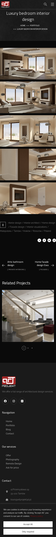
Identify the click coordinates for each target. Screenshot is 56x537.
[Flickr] (22, 401)
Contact (10, 433)
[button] (24, 348)
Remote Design (13, 463)
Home (22, 25)
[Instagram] (54, 240)
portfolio (35, 25)
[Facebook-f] (44, 240)
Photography (12, 459)
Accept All (28, 524)
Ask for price (12, 467)
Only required (28, 532)
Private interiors (28, 319)
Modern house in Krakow (28, 312)
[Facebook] (5, 401)
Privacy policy (36, 516)
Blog (8, 429)
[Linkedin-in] (49, 240)
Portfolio (10, 425)
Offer (8, 455)
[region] (28, 520)
